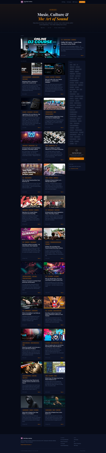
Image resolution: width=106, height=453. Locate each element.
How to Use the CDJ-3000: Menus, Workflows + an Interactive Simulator (53, 81)
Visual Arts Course (27, 278)
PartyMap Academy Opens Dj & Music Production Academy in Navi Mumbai (54, 314)
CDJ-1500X (78, 73)
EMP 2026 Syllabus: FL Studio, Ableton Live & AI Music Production (54, 148)
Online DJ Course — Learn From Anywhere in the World (71, 43)
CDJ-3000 (52, 77)
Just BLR (76, 98)
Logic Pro (34, 375)
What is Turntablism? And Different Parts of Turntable (31, 313)
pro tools (25, 377)
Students (74, 39)
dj (23, 310)
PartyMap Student (73, 116)
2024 (71, 64)
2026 (47, 145)
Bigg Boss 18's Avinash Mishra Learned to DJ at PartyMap (29, 213)
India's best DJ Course (79, 96)
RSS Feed (76, 445)
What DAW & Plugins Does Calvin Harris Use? (53, 413)
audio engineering (27, 375)
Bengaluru (25, 145)
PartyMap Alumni (73, 114)
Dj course (56, 276)
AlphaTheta (72, 69)
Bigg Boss (77, 71)
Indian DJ (56, 177)
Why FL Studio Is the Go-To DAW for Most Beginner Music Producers (54, 345)
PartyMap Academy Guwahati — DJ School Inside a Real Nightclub (31, 245)
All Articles (76, 439)
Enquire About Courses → (26, 444)
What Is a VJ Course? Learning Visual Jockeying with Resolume (31, 281)
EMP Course (75, 1)
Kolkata (47, 244)
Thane (71, 123)
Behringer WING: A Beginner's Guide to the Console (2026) (30, 82)
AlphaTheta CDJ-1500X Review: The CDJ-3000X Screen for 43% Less (31, 115)
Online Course (67, 39)
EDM (81, 89)
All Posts (63, 1)
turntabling (27, 310)
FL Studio (75, 91)
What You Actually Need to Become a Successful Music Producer (31, 348)
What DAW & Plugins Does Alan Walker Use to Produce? (30, 413)
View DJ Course (77, 158)
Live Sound (25, 79)
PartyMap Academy (27, 276)
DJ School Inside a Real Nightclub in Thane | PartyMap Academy (54, 213)
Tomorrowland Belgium (56, 242)
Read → (82, 55)
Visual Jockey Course (74, 132)
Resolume (34, 276)
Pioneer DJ (58, 77)
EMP (71, 91)
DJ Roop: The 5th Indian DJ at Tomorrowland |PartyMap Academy (54, 247)
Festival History (49, 114)
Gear (55, 375)
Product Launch (73, 118)
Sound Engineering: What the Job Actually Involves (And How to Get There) (30, 381)
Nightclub (71, 107)
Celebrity (71, 78)
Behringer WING (35, 77)
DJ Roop (50, 177)
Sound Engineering (27, 77)
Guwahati (27, 242)
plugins (79, 139)
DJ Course (69, 1)
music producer (26, 342)
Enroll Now (82, 1)
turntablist (72, 143)
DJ (61, 39)
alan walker (81, 132)
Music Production (64, 441)
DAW (61, 342)
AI (56, 145)
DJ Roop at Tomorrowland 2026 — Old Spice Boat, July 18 (53, 180)
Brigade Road (31, 145)
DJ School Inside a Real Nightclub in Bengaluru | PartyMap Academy (31, 148)
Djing (77, 89)
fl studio (50, 310)
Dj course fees (72, 89)
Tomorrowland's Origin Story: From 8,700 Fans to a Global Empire (54, 117)
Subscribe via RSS (74, 168)
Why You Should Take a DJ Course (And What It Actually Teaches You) (54, 279)
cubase (79, 134)
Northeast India (77, 107)
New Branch (33, 242)
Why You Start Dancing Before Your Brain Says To (31, 180)
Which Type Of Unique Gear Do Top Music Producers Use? (54, 378)
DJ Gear (47, 77)
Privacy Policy (82, 450)
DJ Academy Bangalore (74, 80)
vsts (76, 143)
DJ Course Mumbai (64, 439)
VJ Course (72, 130)
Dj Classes (50, 276)
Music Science (28, 177)
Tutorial (77, 127)
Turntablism (34, 310)
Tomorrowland (76, 123)
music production (57, 310)
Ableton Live (52, 145)
